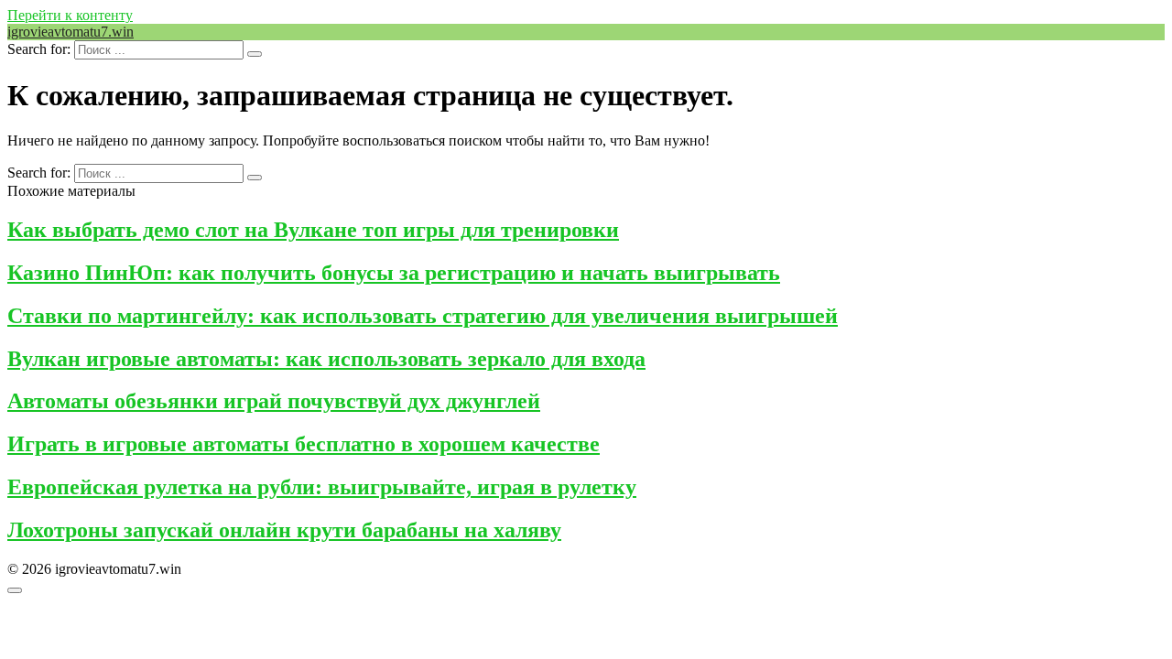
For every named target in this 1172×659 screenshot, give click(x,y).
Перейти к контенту (70, 15)
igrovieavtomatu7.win (70, 31)
